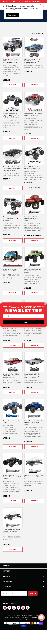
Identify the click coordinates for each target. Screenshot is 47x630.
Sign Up (23, 322)
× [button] (41, 4)
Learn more (12, 15)
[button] (41, 617)
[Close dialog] (45, 304)
